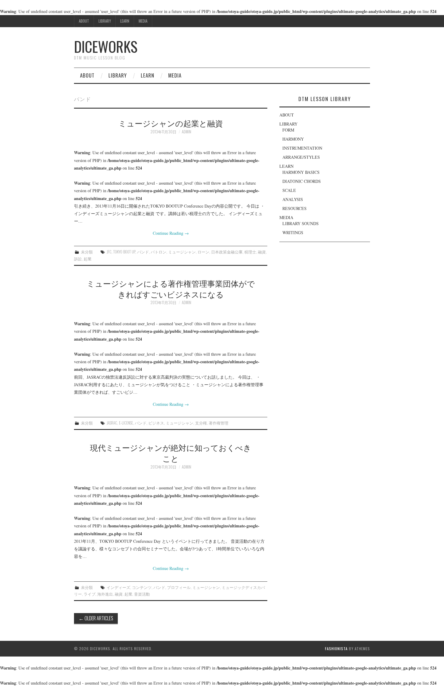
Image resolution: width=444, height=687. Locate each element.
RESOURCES (294, 208)
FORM (288, 130)
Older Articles (96, 618)
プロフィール (179, 587)
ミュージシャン (182, 252)
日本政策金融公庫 (227, 252)
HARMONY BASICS (301, 172)
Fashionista (336, 648)
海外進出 (105, 594)
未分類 (87, 252)
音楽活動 (142, 594)
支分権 (201, 423)
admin (186, 132)
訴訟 (78, 259)
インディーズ (118, 587)
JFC (109, 252)
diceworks (105, 46)
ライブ (89, 594)
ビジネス (156, 423)
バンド (143, 252)
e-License (126, 423)
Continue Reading (171, 233)
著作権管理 (218, 423)
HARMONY (293, 139)
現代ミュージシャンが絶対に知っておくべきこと (170, 452)
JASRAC (112, 423)
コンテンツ (142, 587)
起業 (88, 259)
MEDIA (143, 21)
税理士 (250, 252)
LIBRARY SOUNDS (300, 223)
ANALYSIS (292, 199)
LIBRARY (104, 21)
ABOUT (84, 21)
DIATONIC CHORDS (301, 181)
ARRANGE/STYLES (301, 157)
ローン (203, 252)
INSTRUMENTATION (302, 148)
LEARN (124, 21)
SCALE (289, 190)
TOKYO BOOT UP (124, 252)
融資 (262, 252)
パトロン (158, 252)
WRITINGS (292, 232)
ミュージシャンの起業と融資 (170, 123)
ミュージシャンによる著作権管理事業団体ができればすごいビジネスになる (171, 288)
